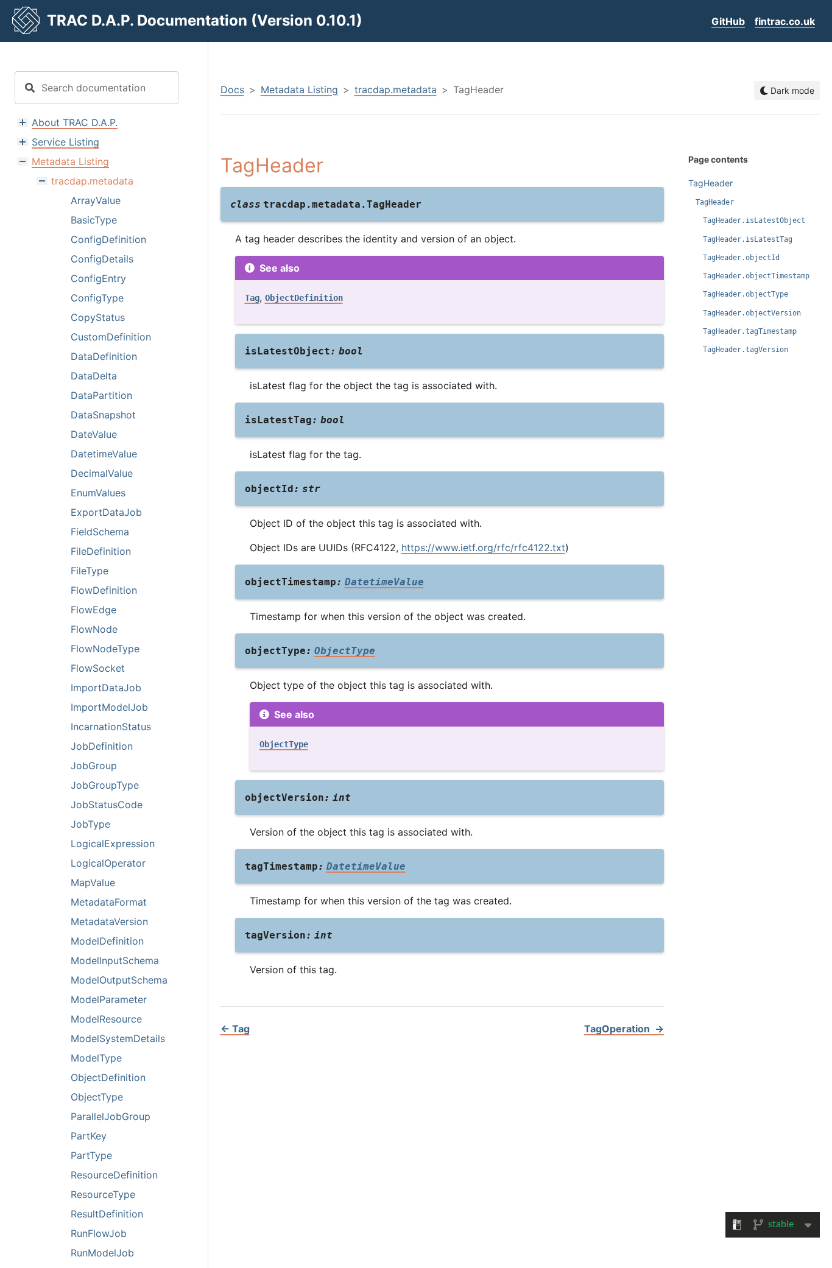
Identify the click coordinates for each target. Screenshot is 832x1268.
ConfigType (97, 298)
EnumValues (98, 493)
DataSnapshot (103, 415)
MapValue (93, 882)
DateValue (94, 434)
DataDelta (94, 376)
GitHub (728, 21)
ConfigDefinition (108, 239)
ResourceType (103, 1194)
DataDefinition (104, 356)
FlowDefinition (104, 590)
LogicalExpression (113, 843)
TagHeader (710, 183)
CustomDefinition (111, 337)
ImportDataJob (106, 688)
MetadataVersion (109, 921)
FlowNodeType (105, 649)
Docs (232, 89)
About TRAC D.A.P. (75, 122)
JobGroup (94, 765)
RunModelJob (102, 1253)
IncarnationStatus (111, 726)
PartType (91, 1155)
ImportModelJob (109, 707)
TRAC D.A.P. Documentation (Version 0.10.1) (204, 20)
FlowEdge (93, 610)
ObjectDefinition (108, 1077)
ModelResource (106, 1019)
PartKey (89, 1136)
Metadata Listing (70, 161)
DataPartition (101, 395)
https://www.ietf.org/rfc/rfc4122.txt (483, 547)
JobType (90, 824)
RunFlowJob (99, 1233)
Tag (235, 1029)
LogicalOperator (108, 863)
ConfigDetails (102, 259)
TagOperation (624, 1029)
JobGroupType (105, 785)
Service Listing (65, 142)
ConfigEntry (98, 278)
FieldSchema (100, 532)
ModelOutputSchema (119, 980)
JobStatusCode (107, 804)
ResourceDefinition (114, 1175)
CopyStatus (98, 317)
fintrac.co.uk (785, 21)
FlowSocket (98, 668)
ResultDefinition (107, 1214)
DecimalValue (102, 473)
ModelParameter (109, 999)
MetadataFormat (109, 902)
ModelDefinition (107, 941)
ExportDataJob (106, 512)
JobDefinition (102, 746)
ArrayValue (96, 200)
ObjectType (97, 1097)
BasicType (94, 220)
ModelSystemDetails (118, 1038)
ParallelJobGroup (110, 1116)
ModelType (96, 1058)
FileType (89, 571)
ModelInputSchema (115, 960)
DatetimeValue (104, 454)
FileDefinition (101, 551)
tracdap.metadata (92, 181)
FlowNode (94, 629)
